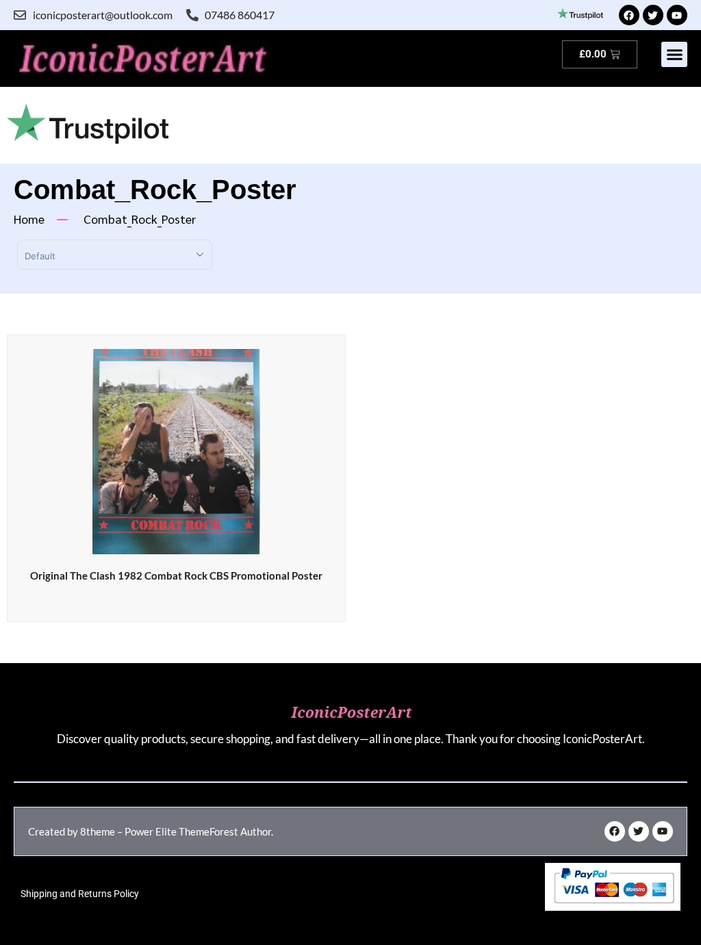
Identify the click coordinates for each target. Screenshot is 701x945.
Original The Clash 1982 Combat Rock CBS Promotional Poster (176, 575)
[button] (674, 55)
